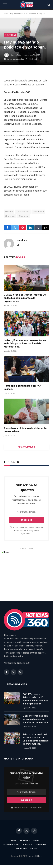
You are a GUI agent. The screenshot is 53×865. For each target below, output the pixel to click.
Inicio (6, 14)
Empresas (21, 849)
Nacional (25, 840)
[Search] (48, 4)
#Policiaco (10, 216)
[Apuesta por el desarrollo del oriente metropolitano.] (26, 411)
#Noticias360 (22, 211)
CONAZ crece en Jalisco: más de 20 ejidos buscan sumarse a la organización (25, 298)
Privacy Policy (33, 530)
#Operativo (38, 211)
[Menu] (5, 4)
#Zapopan (23, 216)
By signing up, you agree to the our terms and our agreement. (27, 530)
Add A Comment (26, 447)
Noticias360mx (35, 856)
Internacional (12, 844)
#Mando (9, 211)
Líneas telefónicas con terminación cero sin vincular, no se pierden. (35, 718)
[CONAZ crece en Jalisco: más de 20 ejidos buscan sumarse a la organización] (26, 278)
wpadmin (17, 55)
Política (27, 844)
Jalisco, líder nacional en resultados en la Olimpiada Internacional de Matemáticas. (25, 343)
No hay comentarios (15, 59)
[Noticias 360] (26, 5)
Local (36, 840)
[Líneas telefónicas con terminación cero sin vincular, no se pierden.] (12, 719)
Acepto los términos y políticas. (28, 807)
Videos (33, 849)
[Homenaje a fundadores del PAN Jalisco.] (26, 369)
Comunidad (10, 35)
